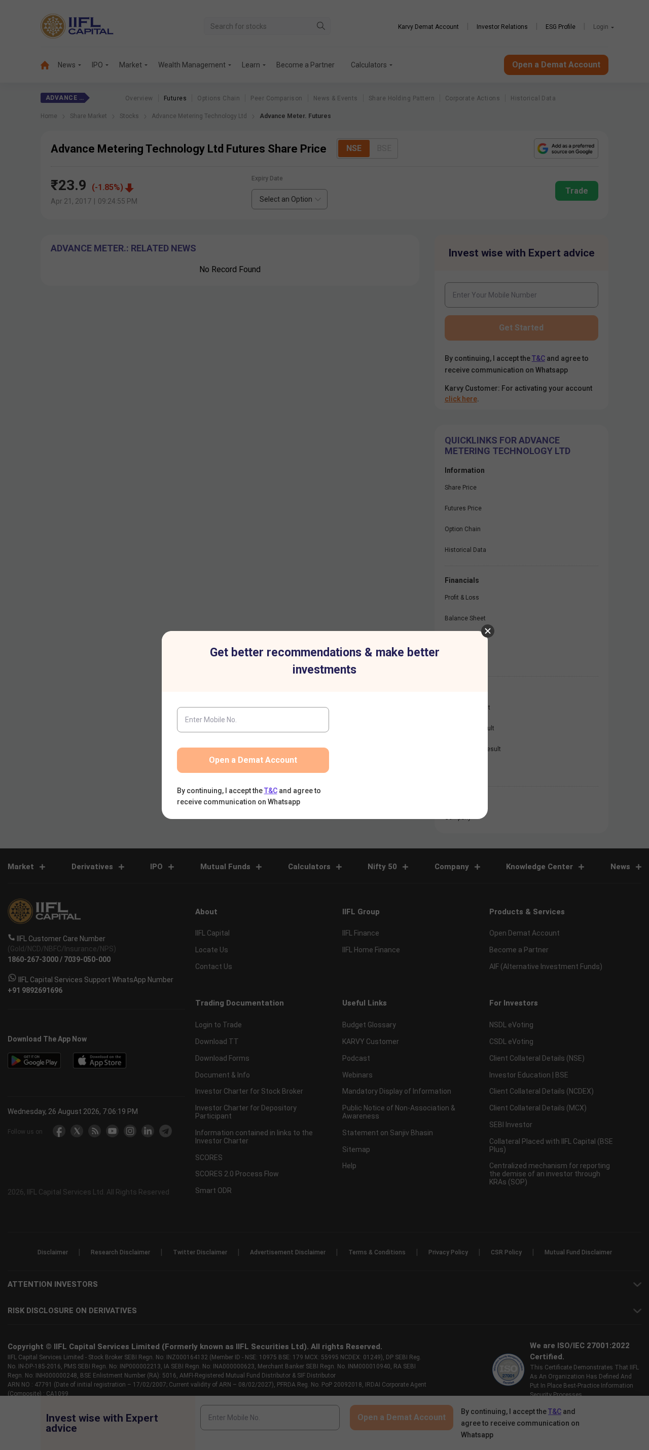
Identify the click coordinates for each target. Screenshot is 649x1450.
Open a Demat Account (253, 760)
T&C (270, 791)
